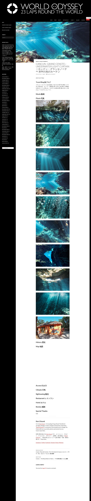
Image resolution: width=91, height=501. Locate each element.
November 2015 (5, 131)
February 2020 (5, 81)
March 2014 (4, 141)
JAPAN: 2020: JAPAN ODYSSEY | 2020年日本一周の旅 (7, 64)
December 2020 (5, 78)
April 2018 (4, 105)
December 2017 (5, 109)
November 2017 (5, 110)
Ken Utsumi (42, 424)
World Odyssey (40, 427)
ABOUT (59, 20)
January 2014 (4, 143)
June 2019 (4, 93)
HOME (51, 20)
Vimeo (56, 442)
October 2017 (4, 112)
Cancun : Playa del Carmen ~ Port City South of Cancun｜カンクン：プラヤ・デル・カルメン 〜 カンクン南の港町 (53, 452)
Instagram (38, 442)
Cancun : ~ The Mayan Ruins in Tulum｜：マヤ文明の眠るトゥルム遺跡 (52, 457)
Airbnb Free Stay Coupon (6, 24)
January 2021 (4, 76)
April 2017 (4, 120)
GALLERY (77, 20)
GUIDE (72, 20)
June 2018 (4, 104)
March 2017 (4, 122)
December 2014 (5, 134)
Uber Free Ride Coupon (6, 27)
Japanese (6, 148)
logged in (44, 468)
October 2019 (4, 87)
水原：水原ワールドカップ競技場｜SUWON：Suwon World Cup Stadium (7, 68)
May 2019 (4, 95)
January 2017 (4, 124)
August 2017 (4, 115)
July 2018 (4, 102)
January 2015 (4, 132)
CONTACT (83, 20)
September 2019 (5, 88)
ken (44, 74)
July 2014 (4, 136)
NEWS (55, 20)
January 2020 (4, 83)
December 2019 (5, 85)
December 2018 (5, 100)
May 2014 (4, 139)
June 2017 (4, 119)
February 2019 (5, 97)
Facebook (47, 442)
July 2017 (4, 117)
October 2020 (4, 80)
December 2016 (5, 126)
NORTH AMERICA (44, 61)
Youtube (53, 442)
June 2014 (4, 137)
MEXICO (38, 61)
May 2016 (4, 127)
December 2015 (5, 129)
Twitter (43, 442)
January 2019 (4, 98)
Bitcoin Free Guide (5, 30)
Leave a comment (51, 74)
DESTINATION (65, 20)
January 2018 (4, 107)
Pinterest (61, 442)
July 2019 (4, 92)
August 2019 (4, 90)
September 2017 (5, 114)
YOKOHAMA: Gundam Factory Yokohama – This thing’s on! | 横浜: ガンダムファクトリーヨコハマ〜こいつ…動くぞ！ (7, 53)
